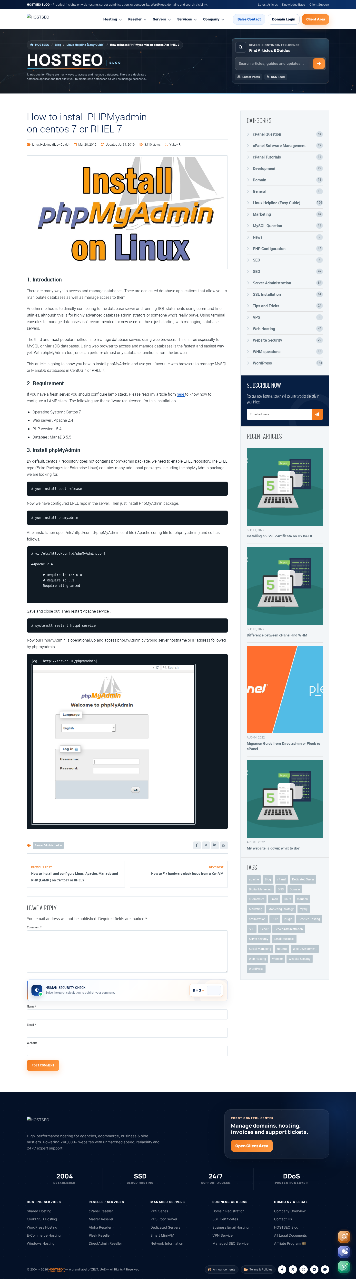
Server (264, 929)
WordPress (256, 969)
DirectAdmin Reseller (105, 1243)
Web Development (304, 949)
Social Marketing (260, 949)
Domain (295, 889)
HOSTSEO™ (57, 1269)
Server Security (258, 939)
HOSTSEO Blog (286, 1227)
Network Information (166, 1243)
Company (211, 19)
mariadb (302, 899)
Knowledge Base (293, 4)
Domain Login (283, 19)
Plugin (288, 919)
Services (184, 19)
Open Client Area (251, 1145)
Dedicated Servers (165, 1227)
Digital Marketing (260, 889)
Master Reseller (101, 1219)
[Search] (319, 63)
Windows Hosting (41, 1243)
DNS (281, 889)
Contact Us (283, 1219)
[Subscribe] (317, 414)
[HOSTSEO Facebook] (282, 1269)
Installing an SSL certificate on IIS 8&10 (279, 535)
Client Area (315, 19)
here (181, 394)
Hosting (110, 19)
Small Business (284, 939)
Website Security (299, 959)
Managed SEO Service (230, 1243)
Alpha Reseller (100, 1227)
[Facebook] (197, 845)
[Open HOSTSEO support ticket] (344, 1237)
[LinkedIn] (215, 845)
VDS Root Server (163, 1219)
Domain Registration (228, 1211)
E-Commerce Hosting (44, 1235)
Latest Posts (251, 77)
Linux (287, 899)
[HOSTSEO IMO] (325, 1269)
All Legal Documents (290, 1235)
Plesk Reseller (100, 1235)
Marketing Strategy (281, 909)
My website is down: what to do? (273, 848)
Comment (34, 927)
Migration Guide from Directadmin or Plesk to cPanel (283, 746)
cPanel (281, 879)
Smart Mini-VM (162, 1235)
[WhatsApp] (224, 845)
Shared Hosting (39, 1211)
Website (32, 1043)
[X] (206, 845)
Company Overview (290, 1211)
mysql (303, 909)
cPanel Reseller (101, 1211)
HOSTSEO (42, 45)
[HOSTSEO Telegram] (314, 1269)
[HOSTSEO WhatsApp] (303, 1269)
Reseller (135, 19)
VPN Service (222, 1235)
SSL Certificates (225, 1219)
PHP (275, 919)
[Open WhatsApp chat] (344, 1267)
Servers (159, 19)
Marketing (255, 909)
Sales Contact (249, 19)
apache (254, 879)
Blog (58, 45)
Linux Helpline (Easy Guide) (85, 45)
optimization (257, 919)
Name (31, 1006)
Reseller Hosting (309, 919)
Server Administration (48, 845)
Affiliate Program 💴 (290, 1243)
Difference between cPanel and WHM (277, 635)
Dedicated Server (303, 879)
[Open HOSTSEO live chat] (344, 1252)
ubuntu (282, 949)
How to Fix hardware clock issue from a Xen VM (187, 873)
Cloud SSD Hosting (42, 1219)
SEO (251, 929)
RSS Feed (278, 77)
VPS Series (159, 1211)
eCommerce (256, 899)
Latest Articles (268, 4)
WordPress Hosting (42, 1227)
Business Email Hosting (230, 1227)
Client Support (319, 4)
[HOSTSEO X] (293, 1269)
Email (31, 1025)
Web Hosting (257, 959)
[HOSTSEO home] (50, 19)
